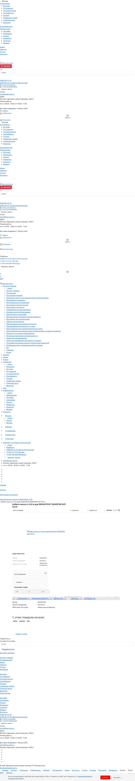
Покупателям (5, 693)
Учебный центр (9, 20)
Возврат (6, 43)
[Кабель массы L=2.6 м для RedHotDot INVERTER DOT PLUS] (47, 533)
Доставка (6, 31)
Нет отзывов (18, 510)
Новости (3, 665)
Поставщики (8, 8)
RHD (28, 621)
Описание (21, 598)
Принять (105, 777)
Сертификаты (8, 13)
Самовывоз (7, 34)
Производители (6, 660)
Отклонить (117, 777)
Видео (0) (58, 598)
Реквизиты (7, 38)
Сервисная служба (10, 18)
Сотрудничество (9, 11)
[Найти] (2, 77)
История (6, 6)
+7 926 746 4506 (9, 87)
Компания (4, 669)
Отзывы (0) (89, 598)
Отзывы (6, 15)
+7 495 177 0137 (8, 85)
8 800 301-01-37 (6, 80)
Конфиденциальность (8, 768)
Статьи (2, 667)
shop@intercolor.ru (7, 94)
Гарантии (6, 41)
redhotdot (22, 621)
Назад (9, 288)
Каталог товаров (6, 658)
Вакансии (6, 22)
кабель (15, 621)
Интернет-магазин (7, 653)
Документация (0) (40, 598)
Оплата (6, 36)
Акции (2, 662)
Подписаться (8, 649)
